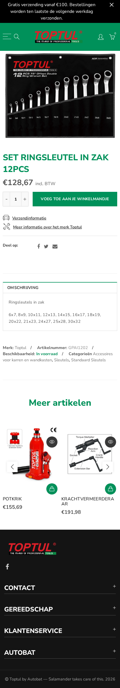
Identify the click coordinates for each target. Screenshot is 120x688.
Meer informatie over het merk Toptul (47, 227)
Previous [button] (12, 467)
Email (54, 246)
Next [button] (107, 467)
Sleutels (61, 360)
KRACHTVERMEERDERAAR (87, 501)
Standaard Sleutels (88, 360)
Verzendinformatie (29, 218)
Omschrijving (23, 287)
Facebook (38, 246)
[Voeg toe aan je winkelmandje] (51, 488)
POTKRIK (12, 498)
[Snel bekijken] (51, 442)
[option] (60, 97)
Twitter (46, 246)
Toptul (20, 347)
